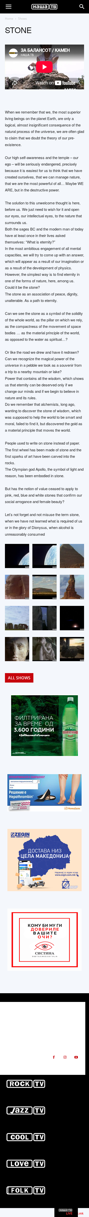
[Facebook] (53, 1057)
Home (9, 18)
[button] (8, 6)
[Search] (82, 6)
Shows (22, 18)
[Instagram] (65, 1057)
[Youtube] (76, 1057)
